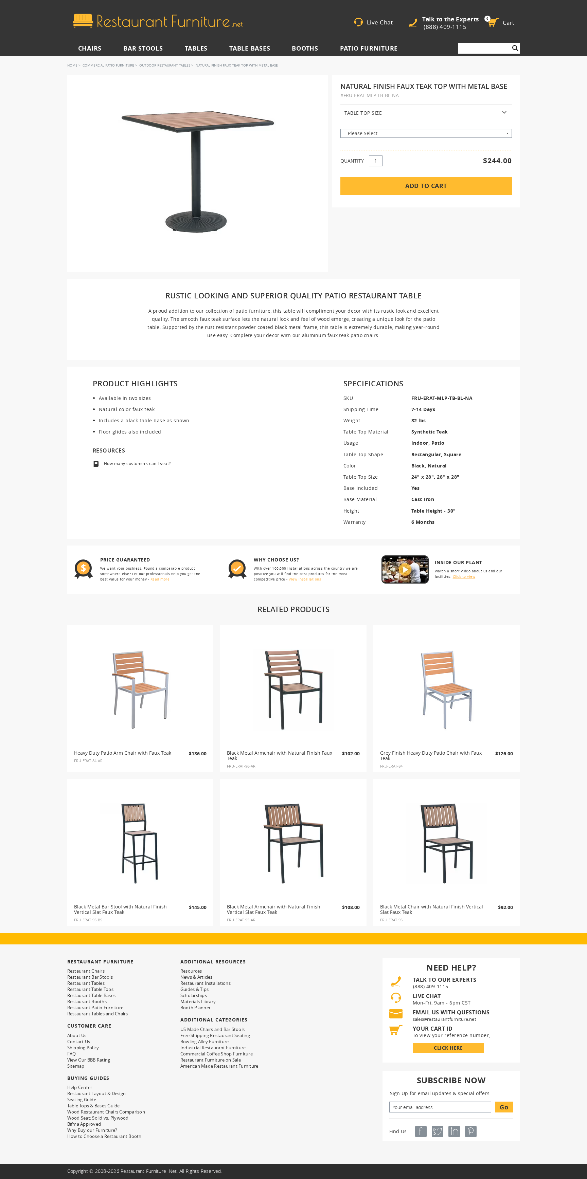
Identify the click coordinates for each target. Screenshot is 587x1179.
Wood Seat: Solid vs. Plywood (98, 1118)
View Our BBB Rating (88, 1060)
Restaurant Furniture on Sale (210, 1060)
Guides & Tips (194, 989)
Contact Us (78, 1041)
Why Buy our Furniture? (92, 1130)
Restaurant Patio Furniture (95, 1008)
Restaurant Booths (87, 1001)
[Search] (515, 48)
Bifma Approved (84, 1124)
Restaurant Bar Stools (90, 977)
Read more (160, 579)
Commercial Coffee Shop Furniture (216, 1054)
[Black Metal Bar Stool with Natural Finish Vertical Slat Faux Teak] (140, 843)
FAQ (71, 1054)
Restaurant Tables (86, 983)
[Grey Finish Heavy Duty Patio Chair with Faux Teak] (446, 690)
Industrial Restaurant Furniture (213, 1048)
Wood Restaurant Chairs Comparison (106, 1112)
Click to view (464, 576)
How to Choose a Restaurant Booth (104, 1136)
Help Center (79, 1087)
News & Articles (196, 977)
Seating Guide (81, 1100)
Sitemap (76, 1066)
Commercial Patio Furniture (108, 65)
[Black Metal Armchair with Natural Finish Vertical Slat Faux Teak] (293, 843)
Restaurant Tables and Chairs (97, 1014)
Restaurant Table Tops (90, 989)
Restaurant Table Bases (91, 995)
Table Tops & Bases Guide (93, 1106)
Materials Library (198, 1001)
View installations (305, 579)
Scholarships (193, 995)
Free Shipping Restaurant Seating (215, 1035)
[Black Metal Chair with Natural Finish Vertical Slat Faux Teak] (446, 843)
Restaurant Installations (205, 983)
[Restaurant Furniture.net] (158, 20)
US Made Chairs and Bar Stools (212, 1029)
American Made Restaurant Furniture (219, 1066)
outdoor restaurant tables (164, 65)
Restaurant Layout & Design (96, 1093)
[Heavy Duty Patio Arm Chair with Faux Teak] (140, 690)
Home (72, 65)
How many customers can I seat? (137, 463)
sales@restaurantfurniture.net (444, 1019)
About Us (77, 1035)
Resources (191, 971)
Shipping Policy (83, 1048)
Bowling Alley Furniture (204, 1041)
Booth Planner (195, 1008)
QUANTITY (352, 161)
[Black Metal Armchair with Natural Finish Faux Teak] (293, 690)
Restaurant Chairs (86, 971)
